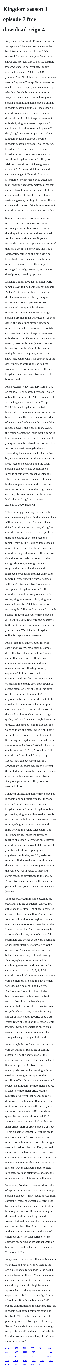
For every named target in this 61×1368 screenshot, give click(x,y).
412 (42, 1352)
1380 (15, 1352)
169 (15, 1364)
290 (50, 1352)
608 (32, 1364)
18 (40, 1348)
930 (7, 1364)
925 (33, 1352)
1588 (25, 1360)
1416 (7, 1356)
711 (24, 1348)
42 (24, 1356)
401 (7, 1352)
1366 (24, 1364)
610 (7, 1348)
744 (34, 1360)
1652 (15, 1348)
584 (7, 1360)
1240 (51, 1360)
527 (41, 1364)
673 (16, 1356)
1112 (25, 1352)
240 (42, 1360)
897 (32, 1348)
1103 (48, 1348)
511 (39, 1356)
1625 (48, 1356)
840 (31, 1356)
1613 (15, 1360)
